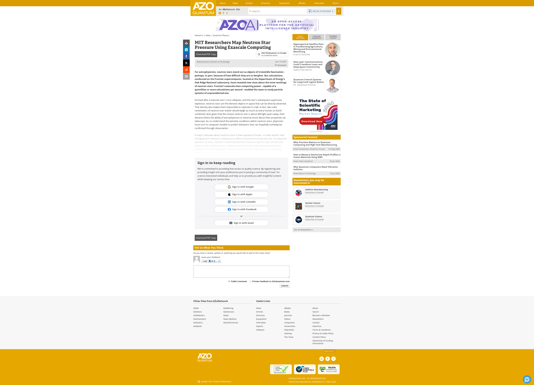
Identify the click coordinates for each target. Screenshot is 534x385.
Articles (259, 311)
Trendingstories (333, 37)
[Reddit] (186, 69)
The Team (288, 337)
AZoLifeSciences (230, 322)
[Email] (186, 76)
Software (260, 329)
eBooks (287, 308)
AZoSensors (228, 311)
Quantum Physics (221, 35)
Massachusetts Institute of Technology (213, 61)
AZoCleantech (199, 319)
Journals (288, 315)
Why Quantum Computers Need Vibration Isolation (315, 168)
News (208, 35)
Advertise (316, 326)
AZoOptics (198, 322)
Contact (316, 322)
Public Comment (239, 281)
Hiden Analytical (306, 161)
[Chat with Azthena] (527, 379)
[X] (186, 63)
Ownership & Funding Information (322, 342)
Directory (260, 315)
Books (287, 311)
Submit (284, 285)
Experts (259, 326)
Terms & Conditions (321, 329)
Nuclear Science (312, 203)
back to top (328, 351)
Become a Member (321, 315)
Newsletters (318, 319)
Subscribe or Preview (314, 192)
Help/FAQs (289, 329)
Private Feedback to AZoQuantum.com (271, 281)
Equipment (261, 319)
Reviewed (281, 65)
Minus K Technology (307, 173)
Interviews (261, 322)
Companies (289, 322)
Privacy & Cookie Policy (322, 333)
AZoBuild (197, 326)
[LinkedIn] (186, 49)
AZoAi (226, 315)
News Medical (229, 319)
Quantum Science (313, 216)
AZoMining (228, 308)
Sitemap (288, 333)
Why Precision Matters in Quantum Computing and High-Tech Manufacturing (315, 143)
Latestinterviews (300, 37)
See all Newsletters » (303, 229)
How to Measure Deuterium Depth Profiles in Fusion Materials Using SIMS (317, 155)
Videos (287, 319)
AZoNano (197, 311)
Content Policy (319, 337)
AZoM (196, 308)
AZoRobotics (199, 315)
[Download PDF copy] (186, 43)
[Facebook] (186, 56)
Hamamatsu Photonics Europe (312, 149)
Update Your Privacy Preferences (215, 381)
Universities (289, 326)
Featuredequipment (316, 37)
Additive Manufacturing (316, 189)
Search (315, 311)
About (315, 308)
